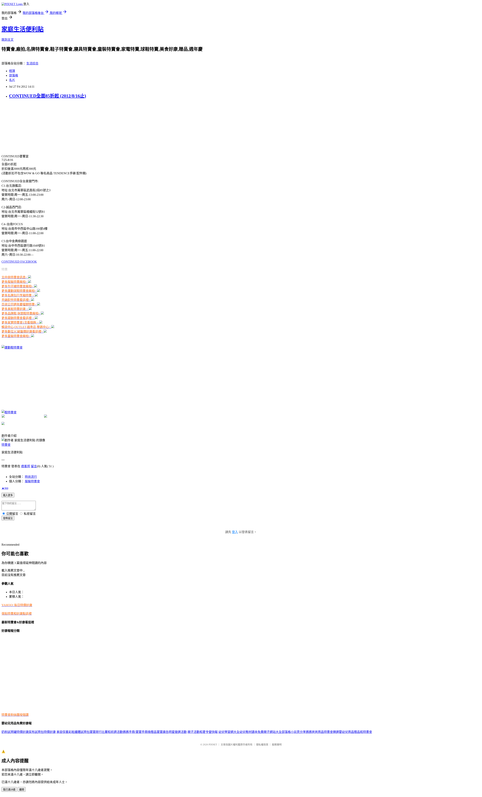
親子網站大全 (273, 732)
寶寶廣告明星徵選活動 (172, 732)
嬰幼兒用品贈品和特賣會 (355, 732)
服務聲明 (277, 744)
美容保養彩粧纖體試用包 (73, 732)
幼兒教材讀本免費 (251, 732)
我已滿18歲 (9, 789)
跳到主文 (8, 39)
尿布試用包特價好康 (42, 732)
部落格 (13, 75)
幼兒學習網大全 (228, 732)
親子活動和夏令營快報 (203, 732)
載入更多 (8, 495)
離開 (21, 789)
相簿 (12, 71)
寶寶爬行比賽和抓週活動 (106, 732)
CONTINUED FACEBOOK (19, 261)
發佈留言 (8, 518)
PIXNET (213, 744)
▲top (5, 488)
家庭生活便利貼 (23, 29)
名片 (12, 80)
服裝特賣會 (32, 481)
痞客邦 (25, 466)
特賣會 (6, 444)
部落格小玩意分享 (294, 732)
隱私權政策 (262, 744)
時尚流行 (31, 476)
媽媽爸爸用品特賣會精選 (322, 732)
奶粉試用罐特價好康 (15, 732)
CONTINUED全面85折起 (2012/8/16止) (47, 95)
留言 (34, 466)
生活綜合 (32, 63)
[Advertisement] (30, 126)
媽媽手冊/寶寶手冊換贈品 (140, 732)
